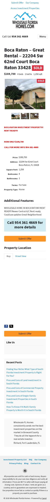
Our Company (32, 2)
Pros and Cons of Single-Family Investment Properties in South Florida (21, 399)
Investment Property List (15, 459)
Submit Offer (17, 2)
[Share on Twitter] (11, 326)
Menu (42, 37)
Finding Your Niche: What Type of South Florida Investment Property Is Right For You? (24, 372)
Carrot (44, 498)
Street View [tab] (20, 256)
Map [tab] (9, 256)
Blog (26, 463)
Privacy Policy (15, 463)
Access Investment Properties (25, 8)
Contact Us (36, 463)
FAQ (30, 459)
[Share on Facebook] (6, 326)
